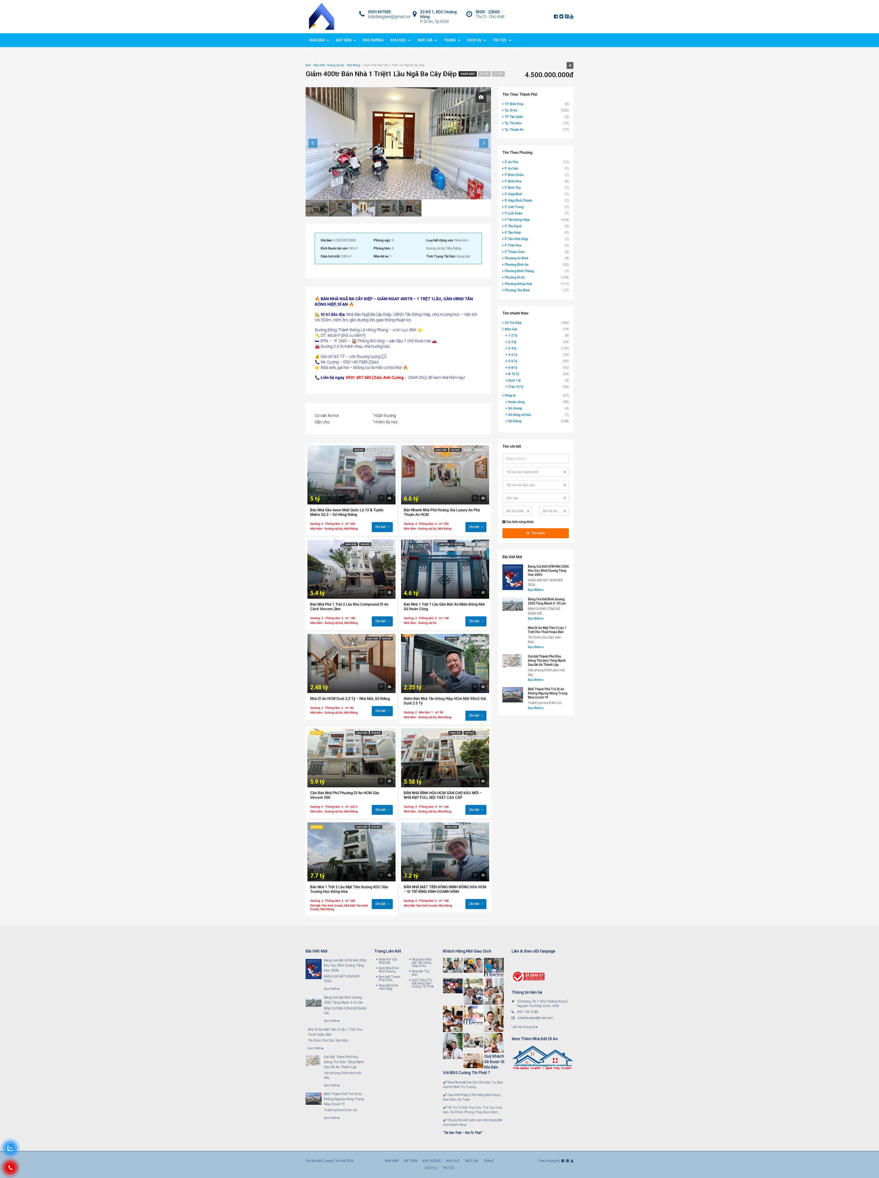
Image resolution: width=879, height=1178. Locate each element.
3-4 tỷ (484, 74)
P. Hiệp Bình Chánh (518, 200)
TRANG (450, 40)
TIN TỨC (500, 40)
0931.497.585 (358, 377)
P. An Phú (511, 162)
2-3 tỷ (464, 638)
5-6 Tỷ (467, 450)
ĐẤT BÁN (343, 40)
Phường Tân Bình (517, 290)
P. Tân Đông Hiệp (517, 220)
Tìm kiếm (538, 533)
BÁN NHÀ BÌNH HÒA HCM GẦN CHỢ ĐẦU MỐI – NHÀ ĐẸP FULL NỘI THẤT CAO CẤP (443, 795)
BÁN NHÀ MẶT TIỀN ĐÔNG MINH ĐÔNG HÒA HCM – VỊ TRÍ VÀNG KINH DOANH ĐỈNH (445, 889)
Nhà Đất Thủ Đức (421, 972)
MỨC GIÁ (425, 40)
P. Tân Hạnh (513, 226)
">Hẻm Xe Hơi (385, 422)
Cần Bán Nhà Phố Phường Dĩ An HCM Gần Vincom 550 (344, 795)
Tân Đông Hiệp (418, 314)
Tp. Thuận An (514, 129)
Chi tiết (380, 527)
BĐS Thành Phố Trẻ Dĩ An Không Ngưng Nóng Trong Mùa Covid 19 (547, 693)
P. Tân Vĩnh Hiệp (516, 239)
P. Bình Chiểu (514, 175)
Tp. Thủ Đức (513, 123)
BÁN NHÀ (330, 298)
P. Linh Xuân (513, 213)
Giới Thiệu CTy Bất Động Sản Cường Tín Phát (423, 983)
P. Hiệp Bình (513, 194)
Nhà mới (359, 450)
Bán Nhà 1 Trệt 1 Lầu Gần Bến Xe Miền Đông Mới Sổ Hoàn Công (444, 606)
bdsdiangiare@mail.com (535, 1018)
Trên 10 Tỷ (516, 387)
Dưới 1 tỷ (514, 380)
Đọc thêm (535, 590)
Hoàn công (370, 455)
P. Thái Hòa (513, 245)
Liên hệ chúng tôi (524, 1027)
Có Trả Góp (384, 450)
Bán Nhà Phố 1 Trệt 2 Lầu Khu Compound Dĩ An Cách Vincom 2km (349, 606)
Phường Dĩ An (515, 277)
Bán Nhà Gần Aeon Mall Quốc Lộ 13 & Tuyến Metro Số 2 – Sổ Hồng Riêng (346, 512)
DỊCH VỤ (474, 40)
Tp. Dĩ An (511, 110)
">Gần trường (384, 415)
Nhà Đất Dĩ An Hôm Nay (388, 987)
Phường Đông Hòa (518, 284)
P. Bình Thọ (513, 188)
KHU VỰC (398, 40)
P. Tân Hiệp (513, 232)
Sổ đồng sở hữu (519, 415)
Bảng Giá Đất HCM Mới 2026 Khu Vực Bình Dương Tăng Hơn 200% (548, 571)
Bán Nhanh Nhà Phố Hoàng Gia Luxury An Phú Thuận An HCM (442, 512)
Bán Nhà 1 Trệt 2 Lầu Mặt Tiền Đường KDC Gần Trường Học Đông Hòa (349, 889)
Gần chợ (322, 422)
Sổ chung (515, 408)
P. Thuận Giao (515, 252)
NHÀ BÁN (317, 40)
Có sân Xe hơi (327, 415)
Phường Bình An (516, 264)
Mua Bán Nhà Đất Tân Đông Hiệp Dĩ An (421, 963)
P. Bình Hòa (513, 181)
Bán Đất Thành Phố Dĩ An (389, 978)
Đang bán (468, 74)
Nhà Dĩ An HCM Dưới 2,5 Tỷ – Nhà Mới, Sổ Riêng (350, 698)
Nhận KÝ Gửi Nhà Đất (388, 961)
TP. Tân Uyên (514, 117)
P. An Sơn (511, 168)
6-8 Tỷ (464, 827)
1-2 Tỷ (512, 335)
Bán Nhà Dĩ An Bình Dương (389, 969)
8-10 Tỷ (513, 374)
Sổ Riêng (386, 455)
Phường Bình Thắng (519, 271)
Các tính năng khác (519, 522)
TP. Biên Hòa (514, 104)
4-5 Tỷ (498, 74)
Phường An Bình (516, 258)
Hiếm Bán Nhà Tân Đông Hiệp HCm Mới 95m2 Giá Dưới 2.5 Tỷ (445, 700)
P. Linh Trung (514, 207)
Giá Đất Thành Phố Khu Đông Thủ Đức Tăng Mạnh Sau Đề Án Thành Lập (547, 660)
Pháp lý (510, 395)
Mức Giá (511, 329)
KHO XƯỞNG (373, 40)
